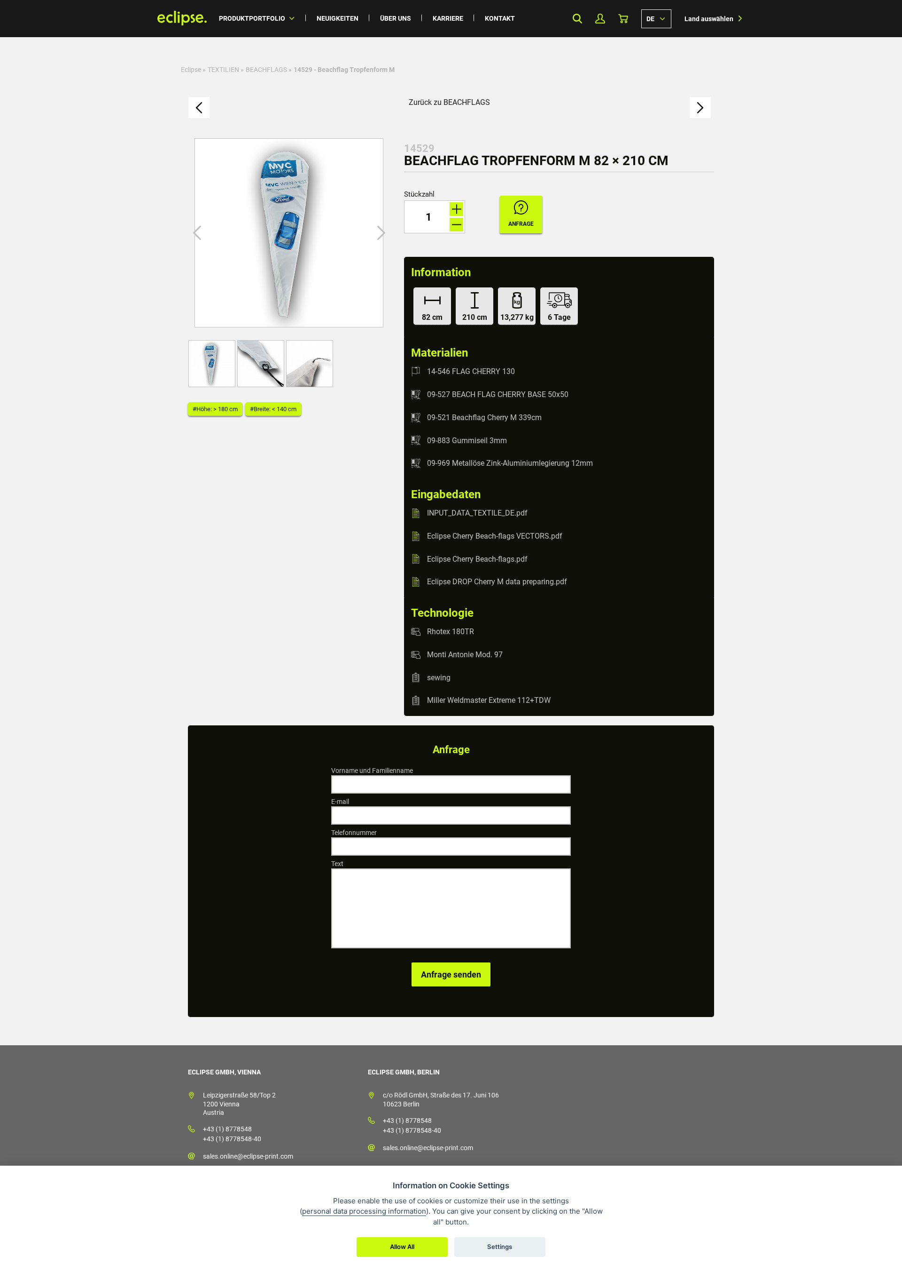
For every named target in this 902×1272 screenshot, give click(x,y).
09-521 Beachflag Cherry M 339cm (484, 417)
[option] (288, 232)
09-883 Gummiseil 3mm (467, 440)
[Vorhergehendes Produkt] (199, 107)
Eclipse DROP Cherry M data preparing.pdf (497, 581)
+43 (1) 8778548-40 (232, 1139)
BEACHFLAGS (266, 69)
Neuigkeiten (337, 18)
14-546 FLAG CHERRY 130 (471, 371)
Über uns (395, 18)
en (656, 18)
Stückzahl (419, 194)
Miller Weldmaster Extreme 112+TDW (489, 700)
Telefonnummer (354, 832)
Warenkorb (623, 19)
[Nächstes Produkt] (700, 107)
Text (337, 863)
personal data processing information (364, 1211)
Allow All (402, 1246)
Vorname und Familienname (372, 770)
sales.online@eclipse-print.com (248, 1156)
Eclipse (191, 69)
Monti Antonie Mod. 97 (465, 654)
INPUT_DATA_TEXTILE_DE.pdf (477, 513)
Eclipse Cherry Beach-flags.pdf (477, 558)
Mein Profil (600, 19)
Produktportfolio (252, 18)
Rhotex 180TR (450, 631)
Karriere (448, 18)
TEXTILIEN (223, 69)
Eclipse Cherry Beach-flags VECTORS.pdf (494, 536)
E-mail (340, 801)
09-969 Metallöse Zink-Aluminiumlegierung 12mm (510, 463)
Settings (499, 1246)
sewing (439, 677)
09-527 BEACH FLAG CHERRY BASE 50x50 (497, 394)
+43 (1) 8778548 (227, 1129)
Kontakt (500, 18)
